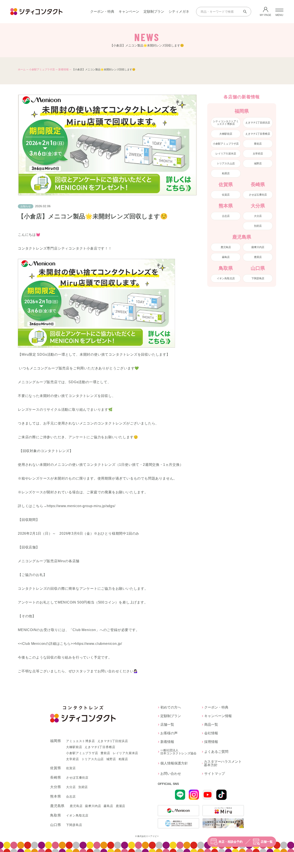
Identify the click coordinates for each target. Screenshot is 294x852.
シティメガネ (179, 11)
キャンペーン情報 (218, 716)
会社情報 (211, 733)
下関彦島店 (257, 278)
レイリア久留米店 (225, 153)
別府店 (258, 225)
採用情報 (211, 742)
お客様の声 (169, 733)
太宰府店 (258, 153)
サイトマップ (214, 773)
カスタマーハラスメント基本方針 (223, 763)
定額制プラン (154, 11)
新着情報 (63, 69)
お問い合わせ (170, 773)
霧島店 (226, 257)
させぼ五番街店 (258, 194)
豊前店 (258, 143)
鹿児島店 (226, 247)
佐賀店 (226, 194)
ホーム (22, 69)
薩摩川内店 (257, 247)
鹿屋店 (258, 257)
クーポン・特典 (102, 11)
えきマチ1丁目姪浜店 (257, 122)
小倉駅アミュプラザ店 (42, 69)
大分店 (258, 216)
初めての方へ (170, 707)
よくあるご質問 (216, 751)
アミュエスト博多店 (80, 741)
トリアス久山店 (226, 163)
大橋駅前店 (225, 133)
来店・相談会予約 (230, 841)
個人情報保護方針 (174, 763)
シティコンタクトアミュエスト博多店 (226, 122)
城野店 (258, 163)
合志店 (226, 216)
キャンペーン (129, 11)
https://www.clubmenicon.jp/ (98, 643)
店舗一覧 (267, 841)
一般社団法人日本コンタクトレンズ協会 (178, 752)
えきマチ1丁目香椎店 (257, 133)
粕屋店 (226, 173)
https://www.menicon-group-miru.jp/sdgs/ (81, 506)
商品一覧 (211, 724)
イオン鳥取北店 (226, 278)
